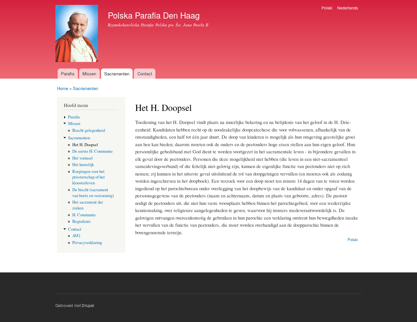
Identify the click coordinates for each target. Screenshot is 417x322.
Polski (327, 7)
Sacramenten (116, 73)
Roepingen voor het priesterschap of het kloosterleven (88, 177)
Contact (144, 73)
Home (62, 88)
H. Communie (84, 215)
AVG (76, 235)
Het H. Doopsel (85, 144)
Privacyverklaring (87, 242)
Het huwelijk (83, 164)
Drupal (88, 305)
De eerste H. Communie (92, 151)
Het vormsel (82, 158)
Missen (89, 73)
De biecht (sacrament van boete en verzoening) (93, 192)
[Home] (77, 34)
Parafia (67, 73)
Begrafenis (81, 221)
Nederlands (347, 7)
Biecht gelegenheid (88, 130)
